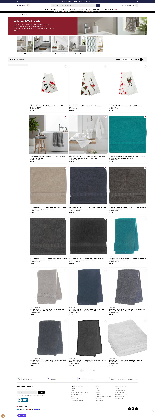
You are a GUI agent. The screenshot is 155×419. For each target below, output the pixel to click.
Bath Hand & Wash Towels (35, 155)
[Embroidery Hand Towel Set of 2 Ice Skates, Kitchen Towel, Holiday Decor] (127, 83)
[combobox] (75, 5)
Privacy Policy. (42, 395)
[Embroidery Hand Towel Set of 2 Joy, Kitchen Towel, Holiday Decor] (88, 83)
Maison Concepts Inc (29, 412)
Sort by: (118, 59)
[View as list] (144, 59)
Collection (14, 14)
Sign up (41, 392)
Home (9, 14)
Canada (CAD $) (22, 406)
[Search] (98, 5)
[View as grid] (141, 59)
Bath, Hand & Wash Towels (35, 104)
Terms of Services (33, 395)
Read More (16, 30)
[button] (17, 1)
